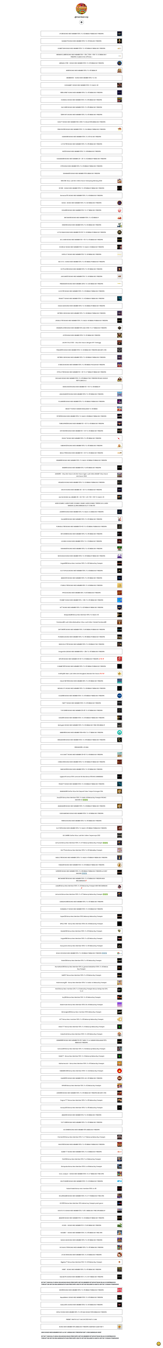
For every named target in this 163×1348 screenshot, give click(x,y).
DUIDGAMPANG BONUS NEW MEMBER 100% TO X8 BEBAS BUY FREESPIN (81, 813)
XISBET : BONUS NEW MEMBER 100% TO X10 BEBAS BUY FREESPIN (81, 1269)
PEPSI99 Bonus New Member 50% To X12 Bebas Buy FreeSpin (81, 1085)
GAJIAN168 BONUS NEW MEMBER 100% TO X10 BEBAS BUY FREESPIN (81, 519)
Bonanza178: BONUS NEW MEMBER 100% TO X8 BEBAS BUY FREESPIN (81, 195)
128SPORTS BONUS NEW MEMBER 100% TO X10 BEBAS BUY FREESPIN (81, 115)
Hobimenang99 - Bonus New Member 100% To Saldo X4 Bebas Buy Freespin (81, 983)
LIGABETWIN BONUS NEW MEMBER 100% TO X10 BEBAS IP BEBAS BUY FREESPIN (81, 48)
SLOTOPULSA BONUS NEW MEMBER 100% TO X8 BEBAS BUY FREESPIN (81, 571)
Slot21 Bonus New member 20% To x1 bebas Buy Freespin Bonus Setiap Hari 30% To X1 (81, 990)
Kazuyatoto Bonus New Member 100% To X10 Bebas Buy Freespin (81, 946)
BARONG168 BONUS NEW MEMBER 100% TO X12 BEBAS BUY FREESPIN (81, 769)
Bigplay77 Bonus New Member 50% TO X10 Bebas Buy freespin (81, 1262)
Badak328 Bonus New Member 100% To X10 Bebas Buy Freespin (81, 931)
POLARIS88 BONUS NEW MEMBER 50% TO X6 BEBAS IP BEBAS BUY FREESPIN (81, 401)
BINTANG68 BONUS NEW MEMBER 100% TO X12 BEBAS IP (81, 218)
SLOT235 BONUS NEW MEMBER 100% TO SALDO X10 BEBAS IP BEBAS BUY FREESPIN (81, 828)
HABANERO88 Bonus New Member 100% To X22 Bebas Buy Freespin (81, 1071)
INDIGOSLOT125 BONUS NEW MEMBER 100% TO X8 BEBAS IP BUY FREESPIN (81, 644)
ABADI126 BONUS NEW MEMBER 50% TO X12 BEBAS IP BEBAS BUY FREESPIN (81, 1218)
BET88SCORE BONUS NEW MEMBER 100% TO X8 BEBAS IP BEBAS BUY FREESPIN (81, 313)
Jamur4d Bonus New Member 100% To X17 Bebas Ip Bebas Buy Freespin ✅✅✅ (81, 843)
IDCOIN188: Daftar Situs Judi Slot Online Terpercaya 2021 (81, 835)
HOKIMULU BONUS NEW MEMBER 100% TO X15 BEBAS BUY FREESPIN (81, 100)
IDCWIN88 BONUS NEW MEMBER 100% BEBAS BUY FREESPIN (81, 1130)
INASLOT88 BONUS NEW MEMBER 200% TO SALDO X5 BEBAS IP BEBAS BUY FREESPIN (81, 857)
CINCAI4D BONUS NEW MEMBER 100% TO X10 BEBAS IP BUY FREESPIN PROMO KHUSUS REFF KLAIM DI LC (81, 379)
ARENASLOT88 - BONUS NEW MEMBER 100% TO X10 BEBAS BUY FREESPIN (81, 63)
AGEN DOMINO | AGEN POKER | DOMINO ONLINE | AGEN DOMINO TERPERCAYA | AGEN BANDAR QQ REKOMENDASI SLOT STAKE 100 (81, 504)
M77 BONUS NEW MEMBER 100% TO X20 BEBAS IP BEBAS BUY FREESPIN (81, 607)
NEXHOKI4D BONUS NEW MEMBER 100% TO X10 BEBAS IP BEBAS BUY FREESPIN (81, 556)
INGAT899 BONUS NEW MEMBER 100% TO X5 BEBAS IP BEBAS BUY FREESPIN (81, 1144)
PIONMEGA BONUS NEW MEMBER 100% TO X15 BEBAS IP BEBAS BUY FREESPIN (81, 637)
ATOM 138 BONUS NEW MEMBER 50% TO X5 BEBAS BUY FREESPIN (81, 1255)
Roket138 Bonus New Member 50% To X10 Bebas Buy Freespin (81, 960)
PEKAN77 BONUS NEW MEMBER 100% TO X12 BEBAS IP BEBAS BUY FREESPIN (81, 298)
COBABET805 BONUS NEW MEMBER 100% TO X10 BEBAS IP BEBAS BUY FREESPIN (81, 666)
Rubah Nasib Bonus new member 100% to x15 (81, 1188)
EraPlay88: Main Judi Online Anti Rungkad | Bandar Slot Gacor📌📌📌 (81, 674)
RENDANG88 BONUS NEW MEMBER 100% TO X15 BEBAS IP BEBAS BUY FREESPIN (81, 740)
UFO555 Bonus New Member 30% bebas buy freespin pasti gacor (81, 1203)
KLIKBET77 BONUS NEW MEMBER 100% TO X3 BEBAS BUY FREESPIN (81, 1152)
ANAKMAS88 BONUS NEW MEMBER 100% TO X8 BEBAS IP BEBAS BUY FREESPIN (81, 806)
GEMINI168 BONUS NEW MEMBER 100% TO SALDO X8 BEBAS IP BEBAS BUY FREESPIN (81, 460)
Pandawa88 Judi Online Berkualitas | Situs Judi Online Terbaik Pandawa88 (81, 622)
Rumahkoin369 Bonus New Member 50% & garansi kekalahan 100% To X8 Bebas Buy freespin (81, 968)
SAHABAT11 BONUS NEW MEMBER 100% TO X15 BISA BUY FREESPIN (81, 41)
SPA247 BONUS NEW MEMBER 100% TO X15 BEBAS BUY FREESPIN (81, 438)
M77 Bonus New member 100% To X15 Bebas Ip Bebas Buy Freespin (81, 1019)
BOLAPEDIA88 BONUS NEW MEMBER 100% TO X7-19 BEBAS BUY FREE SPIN (81, 1196)
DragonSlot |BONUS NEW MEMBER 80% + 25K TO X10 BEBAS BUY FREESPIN (81, 651)
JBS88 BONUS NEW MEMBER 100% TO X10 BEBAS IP (81, 70)
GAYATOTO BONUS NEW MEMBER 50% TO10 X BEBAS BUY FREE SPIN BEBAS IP (81, 1211)
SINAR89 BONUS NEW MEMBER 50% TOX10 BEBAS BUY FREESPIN (81, 468)
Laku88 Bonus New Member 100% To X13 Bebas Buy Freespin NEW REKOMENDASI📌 (81, 887)
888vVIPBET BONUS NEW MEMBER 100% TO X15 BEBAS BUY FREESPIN (81, 92)
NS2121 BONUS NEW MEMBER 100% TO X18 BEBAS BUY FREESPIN (81, 151)
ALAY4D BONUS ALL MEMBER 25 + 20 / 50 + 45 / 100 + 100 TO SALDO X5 (81, 497)
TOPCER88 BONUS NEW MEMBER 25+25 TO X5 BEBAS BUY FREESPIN (81, 710)
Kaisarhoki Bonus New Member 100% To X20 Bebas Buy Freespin (81, 1034)
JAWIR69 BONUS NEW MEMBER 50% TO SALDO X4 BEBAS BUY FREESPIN (81, 512)
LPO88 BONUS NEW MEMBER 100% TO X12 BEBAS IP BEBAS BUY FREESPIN (81, 34)
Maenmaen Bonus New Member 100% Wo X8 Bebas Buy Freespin (81, 1005)
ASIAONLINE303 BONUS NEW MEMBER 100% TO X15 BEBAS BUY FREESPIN (81, 394)
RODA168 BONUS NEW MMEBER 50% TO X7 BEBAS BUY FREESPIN (81, 210)
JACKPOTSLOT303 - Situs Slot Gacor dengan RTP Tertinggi (81, 343)
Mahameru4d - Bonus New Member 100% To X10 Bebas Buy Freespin (81, 1063)
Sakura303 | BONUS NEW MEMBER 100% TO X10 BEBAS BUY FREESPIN (81, 1305)
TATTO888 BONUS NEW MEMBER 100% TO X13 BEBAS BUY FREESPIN (81, 1122)
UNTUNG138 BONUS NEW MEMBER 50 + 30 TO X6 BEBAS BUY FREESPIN (81, 431)
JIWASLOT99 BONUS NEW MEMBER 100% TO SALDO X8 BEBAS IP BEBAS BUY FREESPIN (81, 320)
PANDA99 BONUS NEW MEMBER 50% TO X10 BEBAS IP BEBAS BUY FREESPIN (81, 865)
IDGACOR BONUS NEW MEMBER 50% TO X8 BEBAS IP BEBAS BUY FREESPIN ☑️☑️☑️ (81, 953)
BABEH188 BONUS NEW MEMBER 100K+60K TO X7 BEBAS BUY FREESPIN (81, 732)
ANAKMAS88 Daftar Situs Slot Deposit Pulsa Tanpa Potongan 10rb (81, 791)
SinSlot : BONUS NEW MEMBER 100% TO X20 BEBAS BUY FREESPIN (81, 203)
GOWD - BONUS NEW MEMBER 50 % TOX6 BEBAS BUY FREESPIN (81, 1225)
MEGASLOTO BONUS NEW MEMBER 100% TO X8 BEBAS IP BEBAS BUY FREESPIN (81, 688)
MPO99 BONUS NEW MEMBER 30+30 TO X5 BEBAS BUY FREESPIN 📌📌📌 (81, 659)
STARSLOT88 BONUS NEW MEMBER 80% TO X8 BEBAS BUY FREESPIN (81, 585)
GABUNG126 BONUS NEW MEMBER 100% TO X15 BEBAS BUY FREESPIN (81, 446)
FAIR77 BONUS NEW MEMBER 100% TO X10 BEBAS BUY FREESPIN (81, 703)
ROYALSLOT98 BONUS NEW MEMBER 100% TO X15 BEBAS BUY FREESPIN (81, 1247)
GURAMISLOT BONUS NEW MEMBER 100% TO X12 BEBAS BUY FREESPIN (81, 909)
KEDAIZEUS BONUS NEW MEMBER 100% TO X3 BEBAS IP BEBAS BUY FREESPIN (81, 482)
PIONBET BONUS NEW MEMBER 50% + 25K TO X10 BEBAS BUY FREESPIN (81, 600)
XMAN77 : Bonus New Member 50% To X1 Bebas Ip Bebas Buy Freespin (81, 1056)
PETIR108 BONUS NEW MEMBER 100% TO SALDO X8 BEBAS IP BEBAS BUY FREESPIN (81, 416)
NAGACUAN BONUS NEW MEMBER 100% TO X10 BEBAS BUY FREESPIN (81, 1240)
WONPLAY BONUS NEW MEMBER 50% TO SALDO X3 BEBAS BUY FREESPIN (81, 247)
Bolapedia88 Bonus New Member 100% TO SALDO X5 (81, 615)
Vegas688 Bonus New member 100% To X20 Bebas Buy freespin (81, 563)
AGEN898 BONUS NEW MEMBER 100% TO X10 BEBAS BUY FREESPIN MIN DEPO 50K (81, 1093)
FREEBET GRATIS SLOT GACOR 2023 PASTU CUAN (81, 1319)
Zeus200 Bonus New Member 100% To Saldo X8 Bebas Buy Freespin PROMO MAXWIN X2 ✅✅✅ (81, 799)
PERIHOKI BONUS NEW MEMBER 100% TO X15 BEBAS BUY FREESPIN (81, 821)
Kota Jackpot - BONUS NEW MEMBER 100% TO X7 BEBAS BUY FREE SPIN (81, 1174)
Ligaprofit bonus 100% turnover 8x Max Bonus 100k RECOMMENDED (81, 777)
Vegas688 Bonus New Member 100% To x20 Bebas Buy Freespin (81, 938)
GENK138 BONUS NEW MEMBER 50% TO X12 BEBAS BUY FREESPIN (81, 225)
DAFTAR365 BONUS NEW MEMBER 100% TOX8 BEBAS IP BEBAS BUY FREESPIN (81, 629)
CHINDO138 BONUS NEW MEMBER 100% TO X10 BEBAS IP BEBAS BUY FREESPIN (81, 762)
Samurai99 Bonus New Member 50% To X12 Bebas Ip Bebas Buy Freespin (81, 1049)
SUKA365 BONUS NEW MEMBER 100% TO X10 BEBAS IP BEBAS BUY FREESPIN (81, 718)
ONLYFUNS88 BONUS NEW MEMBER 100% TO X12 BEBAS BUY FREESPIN (81, 1181)
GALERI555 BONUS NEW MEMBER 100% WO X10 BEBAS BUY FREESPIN (81, 1078)
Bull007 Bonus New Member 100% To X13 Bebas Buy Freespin (81, 975)
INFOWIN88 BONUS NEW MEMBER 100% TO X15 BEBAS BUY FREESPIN (81, 534)
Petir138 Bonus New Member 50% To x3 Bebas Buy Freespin (81, 1159)
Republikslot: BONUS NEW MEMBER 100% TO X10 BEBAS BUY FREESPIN (81, 1297)
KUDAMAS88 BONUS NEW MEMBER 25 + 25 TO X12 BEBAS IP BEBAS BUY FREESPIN (81, 159)
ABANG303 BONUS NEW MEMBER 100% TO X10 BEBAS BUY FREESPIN (81, 578)
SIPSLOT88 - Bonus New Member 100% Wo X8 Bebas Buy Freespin (81, 924)
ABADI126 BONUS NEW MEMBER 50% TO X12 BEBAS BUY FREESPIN (81, 1115)
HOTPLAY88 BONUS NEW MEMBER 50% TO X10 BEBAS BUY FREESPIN (81, 269)
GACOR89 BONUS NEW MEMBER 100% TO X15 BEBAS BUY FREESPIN (81, 107)
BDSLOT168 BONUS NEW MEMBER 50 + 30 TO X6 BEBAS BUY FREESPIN (81, 453)
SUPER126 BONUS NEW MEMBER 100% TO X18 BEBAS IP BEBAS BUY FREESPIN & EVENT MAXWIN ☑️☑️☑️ (81, 872)
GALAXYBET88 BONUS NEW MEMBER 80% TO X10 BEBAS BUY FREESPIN (81, 681)
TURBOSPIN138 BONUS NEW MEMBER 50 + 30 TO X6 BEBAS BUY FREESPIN (81, 423)
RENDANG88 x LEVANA (81, 747)
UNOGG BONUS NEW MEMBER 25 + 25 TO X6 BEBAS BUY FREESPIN (81, 490)
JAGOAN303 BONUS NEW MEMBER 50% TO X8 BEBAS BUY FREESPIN (81, 276)
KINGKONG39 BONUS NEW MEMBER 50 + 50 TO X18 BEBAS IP (81, 387)
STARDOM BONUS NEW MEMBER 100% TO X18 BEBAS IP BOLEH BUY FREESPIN (81, 365)
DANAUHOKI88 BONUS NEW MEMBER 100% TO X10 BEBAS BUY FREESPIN (81, 902)
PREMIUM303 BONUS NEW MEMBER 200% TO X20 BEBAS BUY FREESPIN (81, 284)
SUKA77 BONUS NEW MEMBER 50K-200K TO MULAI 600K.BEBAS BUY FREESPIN (81, 122)
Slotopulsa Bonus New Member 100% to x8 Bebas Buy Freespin (81, 1166)
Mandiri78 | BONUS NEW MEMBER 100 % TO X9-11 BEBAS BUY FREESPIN (81, 1277)
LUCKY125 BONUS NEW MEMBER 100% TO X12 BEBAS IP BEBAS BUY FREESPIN (81, 291)
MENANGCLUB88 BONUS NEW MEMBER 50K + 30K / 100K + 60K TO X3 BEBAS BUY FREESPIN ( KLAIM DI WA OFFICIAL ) (81, 56)
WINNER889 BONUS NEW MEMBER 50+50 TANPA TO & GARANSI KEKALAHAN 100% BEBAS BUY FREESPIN (81, 1041)
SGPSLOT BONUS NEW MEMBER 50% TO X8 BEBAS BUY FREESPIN (81, 254)
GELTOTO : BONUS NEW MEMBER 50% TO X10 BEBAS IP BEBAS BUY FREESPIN (81, 262)
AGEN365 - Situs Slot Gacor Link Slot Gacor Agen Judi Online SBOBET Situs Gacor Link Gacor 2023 (81, 475)
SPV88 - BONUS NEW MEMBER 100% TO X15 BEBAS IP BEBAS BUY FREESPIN (81, 188)
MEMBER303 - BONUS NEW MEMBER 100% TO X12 (81, 78)
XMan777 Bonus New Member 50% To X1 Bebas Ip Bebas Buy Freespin (81, 1027)
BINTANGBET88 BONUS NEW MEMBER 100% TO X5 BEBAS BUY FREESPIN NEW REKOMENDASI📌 (81, 880)
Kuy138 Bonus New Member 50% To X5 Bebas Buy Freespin (81, 997)
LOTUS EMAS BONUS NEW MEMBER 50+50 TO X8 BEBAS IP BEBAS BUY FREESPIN (81, 232)
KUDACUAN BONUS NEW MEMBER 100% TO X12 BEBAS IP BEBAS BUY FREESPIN (81, 306)
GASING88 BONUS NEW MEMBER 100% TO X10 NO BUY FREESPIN (81, 137)
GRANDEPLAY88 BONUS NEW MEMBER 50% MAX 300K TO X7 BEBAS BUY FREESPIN (81, 328)
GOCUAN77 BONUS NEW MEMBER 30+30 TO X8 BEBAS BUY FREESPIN (81, 754)
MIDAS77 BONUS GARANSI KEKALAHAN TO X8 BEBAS (81, 409)
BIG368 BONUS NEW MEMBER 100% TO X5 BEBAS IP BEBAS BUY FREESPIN (81, 1290)
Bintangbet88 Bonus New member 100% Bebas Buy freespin (81, 1012)
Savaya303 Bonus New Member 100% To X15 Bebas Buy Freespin (81, 1108)
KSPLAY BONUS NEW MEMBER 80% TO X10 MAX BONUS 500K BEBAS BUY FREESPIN (81, 1312)
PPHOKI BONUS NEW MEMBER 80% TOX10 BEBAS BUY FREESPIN (81, 593)
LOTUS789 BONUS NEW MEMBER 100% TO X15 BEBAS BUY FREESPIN (81, 144)
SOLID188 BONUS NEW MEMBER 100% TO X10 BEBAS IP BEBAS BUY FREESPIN (81, 696)
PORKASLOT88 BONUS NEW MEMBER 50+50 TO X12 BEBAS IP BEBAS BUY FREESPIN (81, 526)
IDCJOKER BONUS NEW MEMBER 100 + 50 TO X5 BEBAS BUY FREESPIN (81, 240)
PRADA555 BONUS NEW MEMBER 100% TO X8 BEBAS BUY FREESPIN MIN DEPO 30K (81, 350)
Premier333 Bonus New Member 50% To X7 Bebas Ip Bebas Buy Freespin (81, 1137)
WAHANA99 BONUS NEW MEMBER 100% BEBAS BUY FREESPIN (81, 173)
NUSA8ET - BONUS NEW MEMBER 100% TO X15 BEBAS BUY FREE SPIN (81, 1233)
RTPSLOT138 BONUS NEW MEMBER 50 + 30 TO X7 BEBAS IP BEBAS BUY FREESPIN (81, 372)
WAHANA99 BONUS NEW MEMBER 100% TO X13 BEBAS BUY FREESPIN (81, 549)
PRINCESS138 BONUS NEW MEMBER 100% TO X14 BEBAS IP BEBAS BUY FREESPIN (81, 129)
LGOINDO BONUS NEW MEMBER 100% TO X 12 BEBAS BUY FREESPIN (81, 541)
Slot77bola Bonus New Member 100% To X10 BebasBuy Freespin (81, 850)
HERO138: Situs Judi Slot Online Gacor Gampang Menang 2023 (81, 181)
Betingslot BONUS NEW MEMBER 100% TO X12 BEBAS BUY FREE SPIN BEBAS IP (81, 725)
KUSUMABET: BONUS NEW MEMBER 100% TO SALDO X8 (81, 85)
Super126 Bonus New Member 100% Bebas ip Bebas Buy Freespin (81, 916)
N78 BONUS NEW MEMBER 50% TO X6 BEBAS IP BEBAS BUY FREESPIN (81, 166)
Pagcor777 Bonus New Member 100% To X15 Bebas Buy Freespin (81, 1100)
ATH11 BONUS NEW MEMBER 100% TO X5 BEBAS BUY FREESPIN (81, 335)
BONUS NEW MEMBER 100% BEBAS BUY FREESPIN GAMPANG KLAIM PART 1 (81, 1327)
